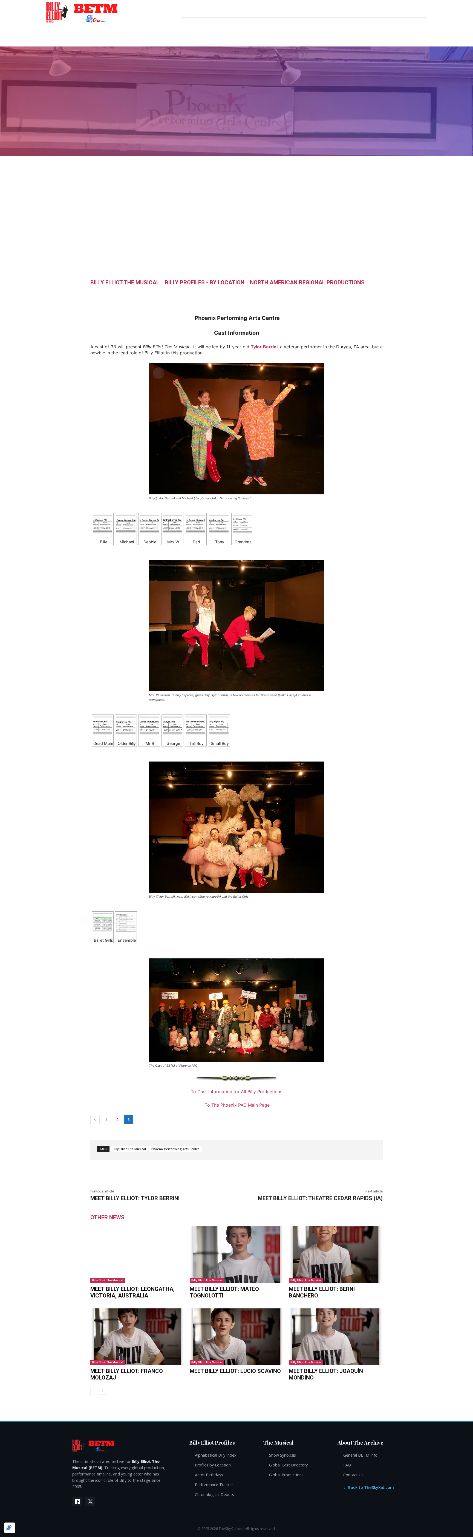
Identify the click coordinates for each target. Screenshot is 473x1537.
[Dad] (195, 523)
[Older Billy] (125, 725)
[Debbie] (149, 523)
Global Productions (286, 1474)
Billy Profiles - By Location (204, 282)
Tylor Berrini (264, 346)
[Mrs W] (172, 523)
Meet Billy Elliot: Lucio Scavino (235, 1371)
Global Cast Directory (288, 1465)
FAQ (347, 1465)
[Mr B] (149, 725)
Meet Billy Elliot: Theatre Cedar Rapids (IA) (320, 1198)
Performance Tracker (214, 1484)
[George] (172, 725)
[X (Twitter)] (90, 1501)
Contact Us (353, 1474)
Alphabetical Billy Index (215, 1455)
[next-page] (102, 1391)
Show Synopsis (282, 1455)
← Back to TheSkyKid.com (368, 1487)
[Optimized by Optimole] (9, 1528)
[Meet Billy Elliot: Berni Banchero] (336, 1254)
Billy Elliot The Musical (124, 282)
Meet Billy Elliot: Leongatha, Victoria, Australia (132, 1292)
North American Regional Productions (307, 282)
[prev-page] (93, 1391)
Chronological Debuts (214, 1494)
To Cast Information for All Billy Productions (236, 1091)
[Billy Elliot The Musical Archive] (125, 1445)
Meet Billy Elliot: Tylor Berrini (135, 1198)
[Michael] (125, 523)
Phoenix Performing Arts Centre (175, 1149)
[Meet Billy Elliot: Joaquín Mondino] (336, 1336)
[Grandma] (242, 523)
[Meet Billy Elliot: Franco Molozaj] (137, 1336)
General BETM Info (360, 1455)
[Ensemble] (125, 922)
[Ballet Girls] (102, 922)
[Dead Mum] (102, 725)
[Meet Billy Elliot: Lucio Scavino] (237, 1336)
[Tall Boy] (195, 725)
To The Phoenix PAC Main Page (237, 1105)
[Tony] (219, 523)
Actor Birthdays (209, 1474)
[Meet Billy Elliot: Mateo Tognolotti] (237, 1254)
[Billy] (102, 523)
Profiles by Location (213, 1465)
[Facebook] (77, 1501)
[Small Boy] (219, 725)
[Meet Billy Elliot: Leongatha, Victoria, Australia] (137, 1254)
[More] (289, 294)
